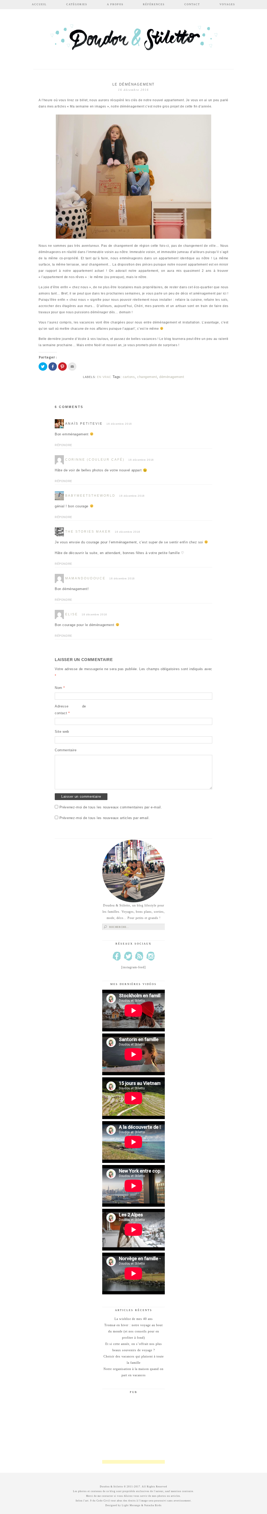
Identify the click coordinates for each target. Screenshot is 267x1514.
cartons (129, 377)
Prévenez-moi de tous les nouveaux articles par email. (104, 818)
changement (147, 377)
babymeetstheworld (90, 495)
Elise (71, 614)
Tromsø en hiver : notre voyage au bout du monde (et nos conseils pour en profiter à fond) (133, 1331)
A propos (115, 4)
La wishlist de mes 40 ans (133, 1319)
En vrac (104, 376)
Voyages (227, 4)
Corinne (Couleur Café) (95, 459)
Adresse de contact (70, 709)
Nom (60, 688)
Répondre (63, 445)
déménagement (171, 377)
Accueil (39, 4)
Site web (62, 732)
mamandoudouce (85, 578)
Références (154, 4)
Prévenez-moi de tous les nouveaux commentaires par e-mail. (110, 807)
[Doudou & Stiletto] (133, 39)
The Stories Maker (88, 531)
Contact (192, 4)
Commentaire (66, 750)
